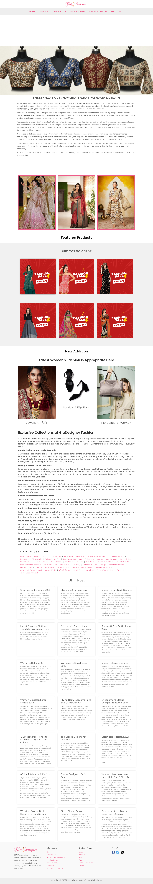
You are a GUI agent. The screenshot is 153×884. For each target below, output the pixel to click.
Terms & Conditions (55, 868)
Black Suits (24, 559)
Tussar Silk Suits (122, 562)
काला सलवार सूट (65, 565)
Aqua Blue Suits (50, 565)
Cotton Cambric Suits (74, 562)
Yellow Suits (37, 559)
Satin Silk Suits (126, 559)
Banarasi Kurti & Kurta (96, 556)
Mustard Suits (50, 570)
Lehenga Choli (59, 11)
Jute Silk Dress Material (45, 567)
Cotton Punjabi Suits (105, 570)
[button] (2, 70)
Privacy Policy (52, 863)
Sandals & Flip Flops (76, 407)
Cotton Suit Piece (76, 556)
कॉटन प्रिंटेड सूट (64, 570)
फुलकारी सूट (90, 570)
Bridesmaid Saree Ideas (74, 626)
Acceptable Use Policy (56, 857)
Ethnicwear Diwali (40, 562)
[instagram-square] (123, 852)
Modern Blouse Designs (114, 663)
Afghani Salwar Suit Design (35, 774)
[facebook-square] (114, 852)
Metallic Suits (111, 559)
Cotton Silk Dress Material (31, 570)
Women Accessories (98, 11)
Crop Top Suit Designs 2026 (35, 590)
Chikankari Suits (54, 556)
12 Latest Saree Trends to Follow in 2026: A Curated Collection (34, 739)
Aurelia (82, 855)
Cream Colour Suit (105, 562)
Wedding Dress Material (82, 567)
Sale (112, 11)
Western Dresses (77, 11)
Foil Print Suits (26, 567)
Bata (81, 860)
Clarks (81, 866)
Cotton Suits (25, 556)
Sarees (32, 11)
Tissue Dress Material (29, 573)
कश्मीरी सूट (76, 565)
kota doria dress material (30, 565)
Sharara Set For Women (74, 590)
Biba (81, 852)
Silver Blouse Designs (72, 811)
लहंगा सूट (103, 565)
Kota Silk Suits (56, 562)
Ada (80, 857)
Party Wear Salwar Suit (72, 559)
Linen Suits (25, 562)
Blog (120, 11)
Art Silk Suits (78, 570)
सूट (65, 556)
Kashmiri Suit (39, 556)
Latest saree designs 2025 (115, 736)
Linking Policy (52, 860)
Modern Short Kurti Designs (116, 590)
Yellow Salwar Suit (52, 559)
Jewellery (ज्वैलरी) (37, 422)
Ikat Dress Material (116, 565)
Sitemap (50, 866)
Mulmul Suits (63, 567)
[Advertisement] (76, 30)
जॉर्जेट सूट (100, 559)
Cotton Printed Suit (116, 556)
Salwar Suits (44, 11)
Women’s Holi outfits (31, 663)
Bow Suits (90, 562)
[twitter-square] (118, 852)
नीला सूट (119, 570)
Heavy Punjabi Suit (102, 567)
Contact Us (51, 855)
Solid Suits (89, 559)
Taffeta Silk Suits (90, 565)
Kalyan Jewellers (86, 863)
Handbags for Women (116, 422)
